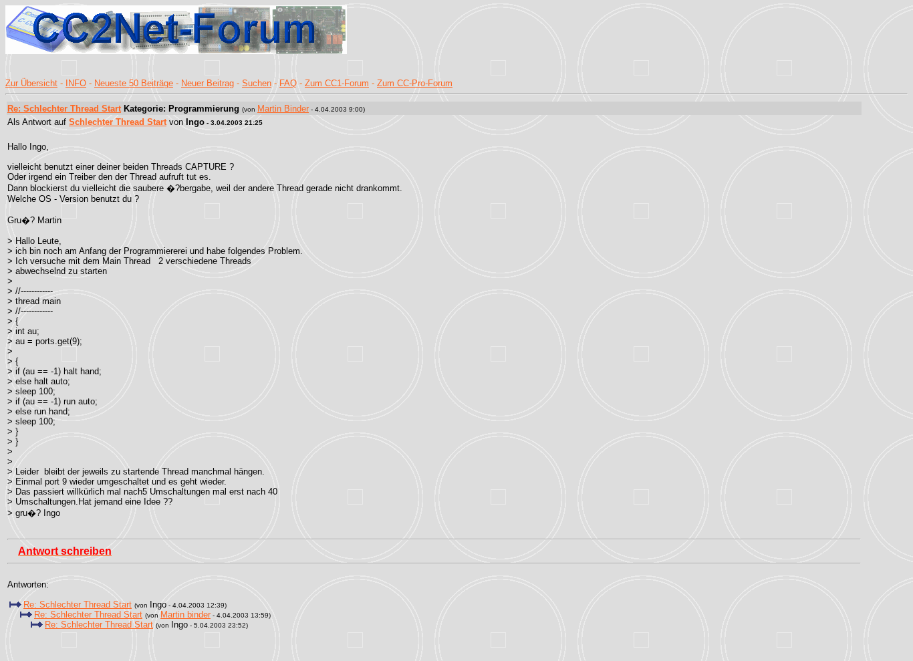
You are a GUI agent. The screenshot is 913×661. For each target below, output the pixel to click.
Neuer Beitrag (207, 83)
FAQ (288, 83)
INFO (76, 83)
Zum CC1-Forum (337, 83)
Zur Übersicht (31, 83)
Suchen (256, 83)
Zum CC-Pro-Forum (414, 83)
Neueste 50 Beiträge (133, 83)
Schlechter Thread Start (117, 122)
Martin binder (185, 615)
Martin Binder (283, 109)
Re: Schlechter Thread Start (64, 109)
